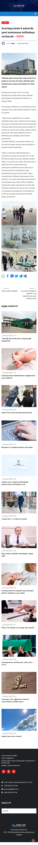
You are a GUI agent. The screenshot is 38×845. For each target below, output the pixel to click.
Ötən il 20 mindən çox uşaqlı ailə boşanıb (18, 628)
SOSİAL (5, 23)
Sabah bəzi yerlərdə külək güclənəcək (17, 413)
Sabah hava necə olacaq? (12, 736)
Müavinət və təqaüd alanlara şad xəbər (17, 447)
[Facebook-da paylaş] (7, 276)
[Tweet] (16, 276)
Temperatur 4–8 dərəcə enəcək (14, 519)
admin (13, 43)
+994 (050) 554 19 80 (11, 785)
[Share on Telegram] (20, 276)
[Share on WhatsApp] (3, 276)
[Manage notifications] (33, 840)
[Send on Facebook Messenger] (12, 276)
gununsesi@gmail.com (11, 789)
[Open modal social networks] (25, 276)
